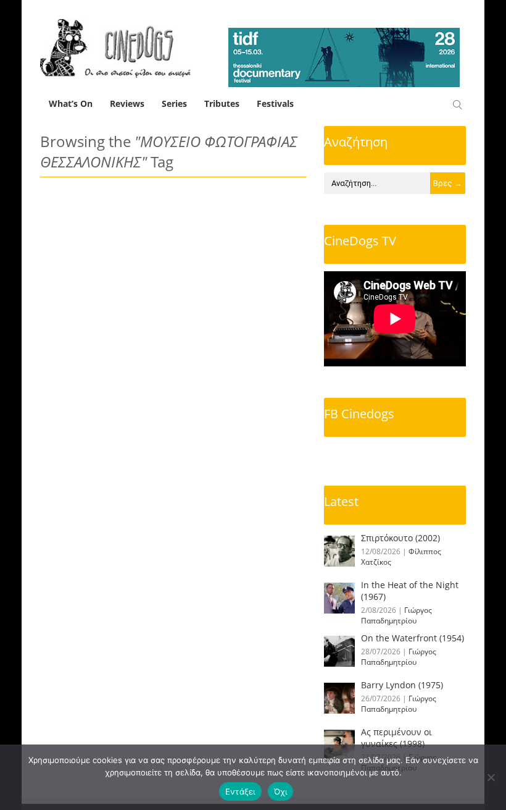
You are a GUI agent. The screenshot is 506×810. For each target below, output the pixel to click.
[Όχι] (490, 777)
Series (174, 103)
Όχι (281, 791)
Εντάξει (240, 791)
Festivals (275, 103)
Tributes (221, 103)
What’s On (71, 103)
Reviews (127, 103)
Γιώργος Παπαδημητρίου (396, 615)
